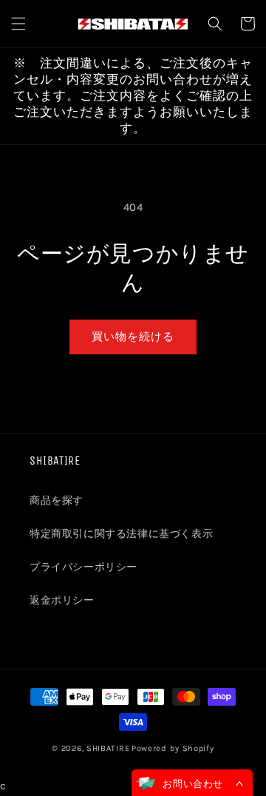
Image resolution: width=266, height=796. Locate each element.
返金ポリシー (62, 600)
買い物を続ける (133, 336)
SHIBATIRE (107, 748)
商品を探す (56, 500)
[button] (18, 23)
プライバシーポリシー (83, 567)
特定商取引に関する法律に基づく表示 (121, 533)
